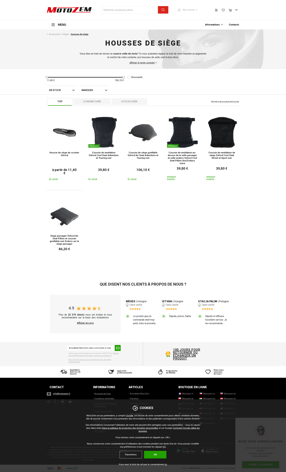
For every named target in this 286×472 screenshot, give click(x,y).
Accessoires (54, 34)
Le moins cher (92, 101)
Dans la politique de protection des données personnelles (130, 428)
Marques (87, 90)
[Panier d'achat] (232, 9)
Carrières (134, 398)
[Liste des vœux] (223, 10)
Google (129, 415)
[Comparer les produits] (216, 10)
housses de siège (79, 34)
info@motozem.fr (61, 394)
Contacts (234, 24)
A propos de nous (102, 393)
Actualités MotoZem (139, 393)
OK (155, 454)
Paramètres (131, 454)
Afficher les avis (85, 323)
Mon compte (189, 10)
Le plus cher (129, 101)
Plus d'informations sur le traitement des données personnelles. (90, 361)
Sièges (65, 34)
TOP (59, 101)
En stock (55, 90)
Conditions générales (104, 398)
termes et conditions (103, 356)
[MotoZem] (69, 10)
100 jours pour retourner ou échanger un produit (186, 354)
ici (166, 464)
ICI (164, 446)
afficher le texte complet (142, 63)
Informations (212, 24)
